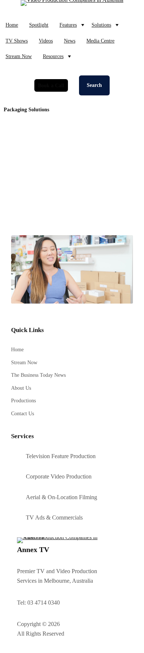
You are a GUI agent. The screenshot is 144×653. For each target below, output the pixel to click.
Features (68, 25)
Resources (53, 56)
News (69, 41)
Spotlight (38, 25)
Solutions (101, 25)
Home (12, 25)
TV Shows (17, 41)
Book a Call (51, 85)
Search (94, 85)
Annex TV (33, 550)
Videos (46, 41)
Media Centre (100, 41)
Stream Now (19, 56)
